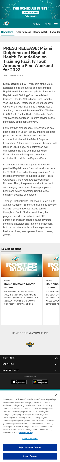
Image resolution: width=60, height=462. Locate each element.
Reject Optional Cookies (30, 447)
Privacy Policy (26, 432)
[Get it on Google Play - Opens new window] (40, 383)
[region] (30, 426)
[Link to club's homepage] (6, 22)
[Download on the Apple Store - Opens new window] (19, 382)
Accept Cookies (30, 456)
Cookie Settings (30, 438)
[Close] (56, 394)
